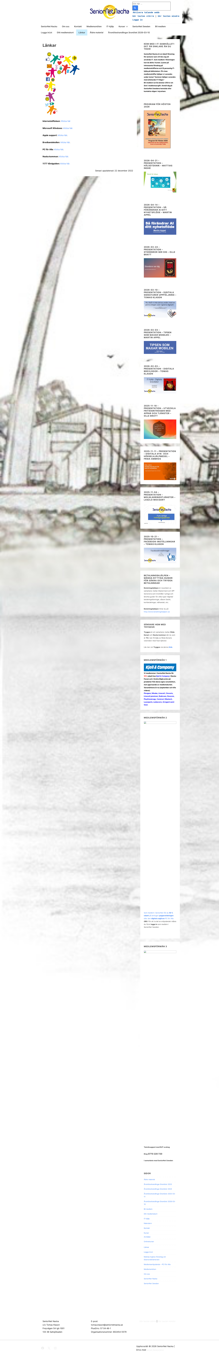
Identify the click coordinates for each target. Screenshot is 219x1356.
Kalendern (148, 1223)
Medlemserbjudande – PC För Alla (157, 1264)
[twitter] (49, 1348)
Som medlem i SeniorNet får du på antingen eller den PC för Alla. (159, 916)
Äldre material (96, 32)
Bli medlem (160, 26)
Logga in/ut (46, 32)
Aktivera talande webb (146, 12)
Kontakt (78, 26)
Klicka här (66, 121)
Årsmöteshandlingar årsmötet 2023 (158, 1184)
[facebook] (42, 1348)
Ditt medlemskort (65, 32)
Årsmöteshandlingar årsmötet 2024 (158, 1189)
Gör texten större (143, 16)
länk (170, 647)
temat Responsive (155, 1350)
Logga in (137, 19)
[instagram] (55, 1348)
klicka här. (68, 128)
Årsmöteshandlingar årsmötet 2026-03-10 (129, 32)
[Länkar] (62, 115)
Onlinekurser (149, 1241)
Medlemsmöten (94, 26)
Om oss (65, 26)
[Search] (135, 7)
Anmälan (147, 1237)
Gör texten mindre (168, 16)
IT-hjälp (110, 26)
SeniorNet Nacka (49, 26)
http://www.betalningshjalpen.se (157, 612)
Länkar (81, 32)
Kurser (122, 26)
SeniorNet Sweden (141, 26)
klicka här (62, 135)
